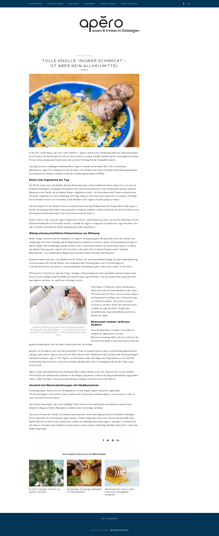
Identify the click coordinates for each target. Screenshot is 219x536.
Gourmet (90, 4)
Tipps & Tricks (129, 4)
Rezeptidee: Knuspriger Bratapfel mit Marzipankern (84, 490)
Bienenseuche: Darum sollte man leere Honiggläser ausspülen (119, 492)
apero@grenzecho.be (119, 530)
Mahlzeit (74, 4)
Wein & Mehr (108, 4)
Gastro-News (55, 4)
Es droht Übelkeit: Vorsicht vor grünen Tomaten (44, 490)
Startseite (35, 4)
